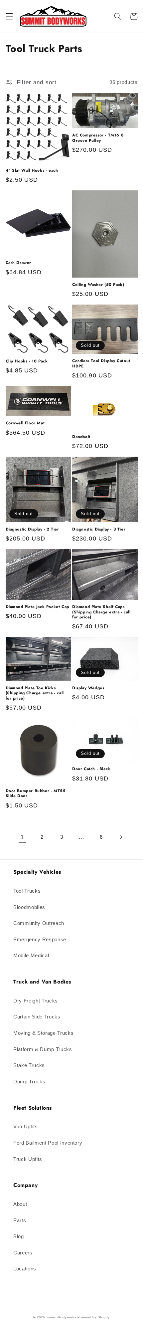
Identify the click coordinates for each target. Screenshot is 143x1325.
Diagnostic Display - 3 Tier (98, 529)
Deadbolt (81, 437)
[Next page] (121, 837)
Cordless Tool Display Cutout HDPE (101, 363)
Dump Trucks (29, 1081)
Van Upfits (25, 1126)
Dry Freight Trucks (35, 1000)
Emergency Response (39, 939)
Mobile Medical (31, 955)
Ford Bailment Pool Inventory (47, 1143)
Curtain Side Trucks (37, 1016)
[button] (9, 16)
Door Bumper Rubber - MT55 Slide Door (36, 793)
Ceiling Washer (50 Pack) (98, 285)
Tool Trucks (27, 891)
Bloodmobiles (29, 907)
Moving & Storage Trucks (43, 1033)
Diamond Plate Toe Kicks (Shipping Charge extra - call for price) (35, 693)
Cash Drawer (19, 263)
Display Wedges (88, 688)
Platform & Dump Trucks (42, 1049)
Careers (23, 1252)
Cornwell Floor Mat (25, 423)
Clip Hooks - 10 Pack (27, 361)
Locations (24, 1268)
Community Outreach (38, 923)
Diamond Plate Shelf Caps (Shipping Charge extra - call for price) (101, 612)
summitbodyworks (61, 1317)
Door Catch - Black (91, 769)
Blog (18, 1236)
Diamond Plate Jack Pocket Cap (37, 607)
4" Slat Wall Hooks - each (32, 170)
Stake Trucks (29, 1065)
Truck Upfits (27, 1159)
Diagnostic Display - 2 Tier (32, 529)
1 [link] (22, 837)
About (20, 1204)
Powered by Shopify (93, 1317)
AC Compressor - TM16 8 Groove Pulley (98, 138)
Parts (19, 1220)
